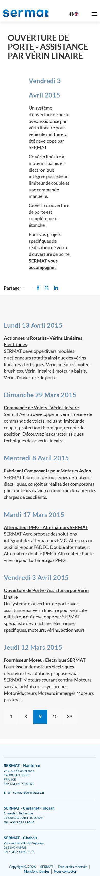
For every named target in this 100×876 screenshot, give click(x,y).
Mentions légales (36, 871)
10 (54, 716)
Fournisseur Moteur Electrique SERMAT (45, 660)
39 (69, 716)
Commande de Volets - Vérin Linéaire (41, 407)
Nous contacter (65, 871)
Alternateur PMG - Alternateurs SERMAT (46, 527)
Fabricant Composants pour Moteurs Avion (47, 470)
